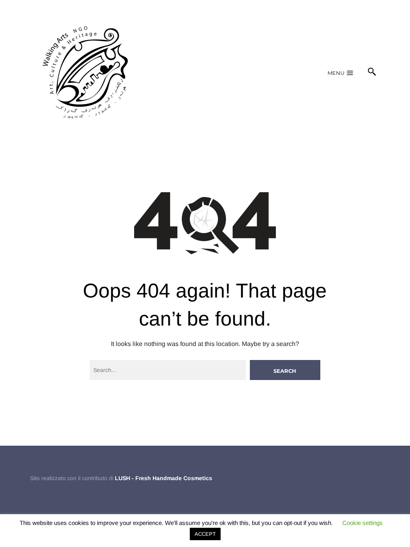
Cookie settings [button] (362, 522)
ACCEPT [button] (205, 534)
